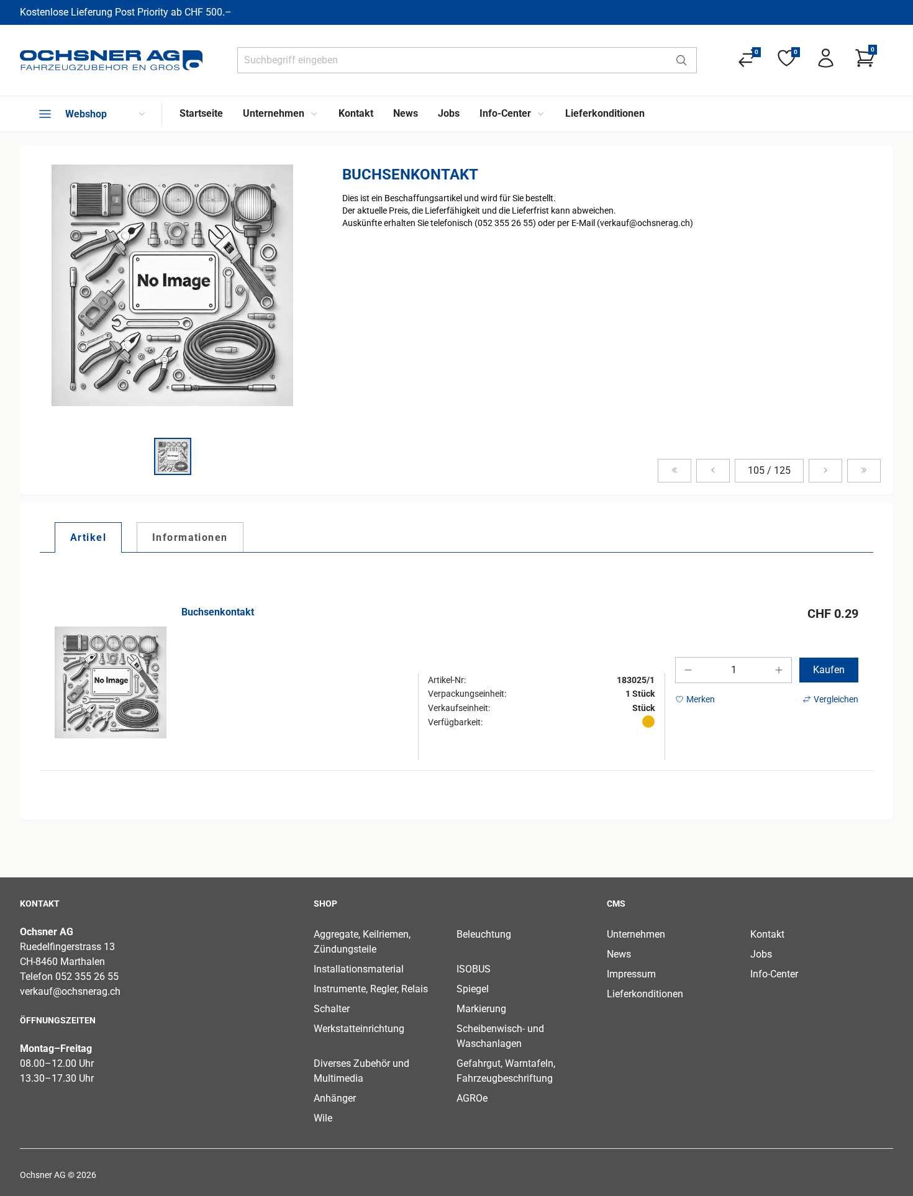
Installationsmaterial (359, 969)
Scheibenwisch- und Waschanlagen (500, 1036)
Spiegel (473, 989)
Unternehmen (636, 934)
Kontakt (767, 934)
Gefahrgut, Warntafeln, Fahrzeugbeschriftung (506, 1071)
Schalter (332, 1009)
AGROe (472, 1098)
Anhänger (335, 1098)
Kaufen (829, 670)
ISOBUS (474, 969)
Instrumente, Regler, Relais (371, 989)
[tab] (88, 537)
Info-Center (774, 974)
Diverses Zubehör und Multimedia (361, 1071)
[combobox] (452, 60)
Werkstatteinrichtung (359, 1029)
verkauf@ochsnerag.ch (70, 991)
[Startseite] (111, 60)
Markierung (481, 1009)
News (619, 954)
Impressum (631, 974)
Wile (323, 1118)
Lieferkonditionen (645, 994)
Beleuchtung (484, 934)
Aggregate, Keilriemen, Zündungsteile (362, 941)
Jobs (761, 954)
